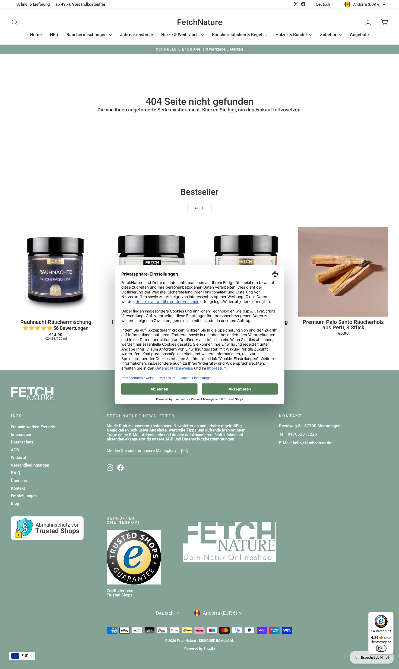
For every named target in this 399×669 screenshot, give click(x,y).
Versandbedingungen (30, 465)
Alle (200, 208)
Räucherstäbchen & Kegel (237, 34)
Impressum (21, 434)
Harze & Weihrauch (180, 34)
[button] (38, 328)
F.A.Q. (16, 472)
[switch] (381, 648)
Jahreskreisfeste (136, 34)
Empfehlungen (24, 495)
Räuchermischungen (87, 34)
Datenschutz (22, 442)
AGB (15, 450)
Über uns (19, 480)
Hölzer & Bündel (292, 34)
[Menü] (390, 615)
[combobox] (22, 656)
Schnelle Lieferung (33, 4)
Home (36, 34)
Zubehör (329, 34)
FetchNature (199, 22)
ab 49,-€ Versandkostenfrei (80, 4)
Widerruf (18, 457)
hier (232, 109)
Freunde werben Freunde (33, 426)
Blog (15, 503)
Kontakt (18, 488)
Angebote (359, 34)
